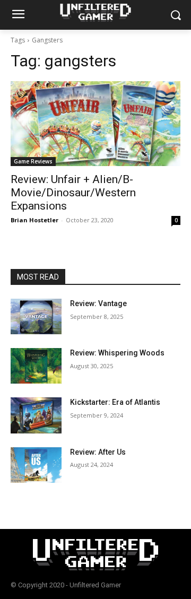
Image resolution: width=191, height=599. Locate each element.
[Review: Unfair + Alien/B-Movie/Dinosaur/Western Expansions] (95, 123)
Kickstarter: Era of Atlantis (115, 402)
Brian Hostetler (34, 220)
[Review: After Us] (36, 465)
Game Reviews (33, 161)
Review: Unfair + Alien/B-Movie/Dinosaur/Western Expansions (73, 192)
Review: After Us (98, 452)
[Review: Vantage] (36, 316)
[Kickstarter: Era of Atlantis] (36, 415)
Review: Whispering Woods (117, 353)
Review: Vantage (98, 303)
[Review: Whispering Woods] (36, 366)
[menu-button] (18, 15)
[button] (175, 15)
